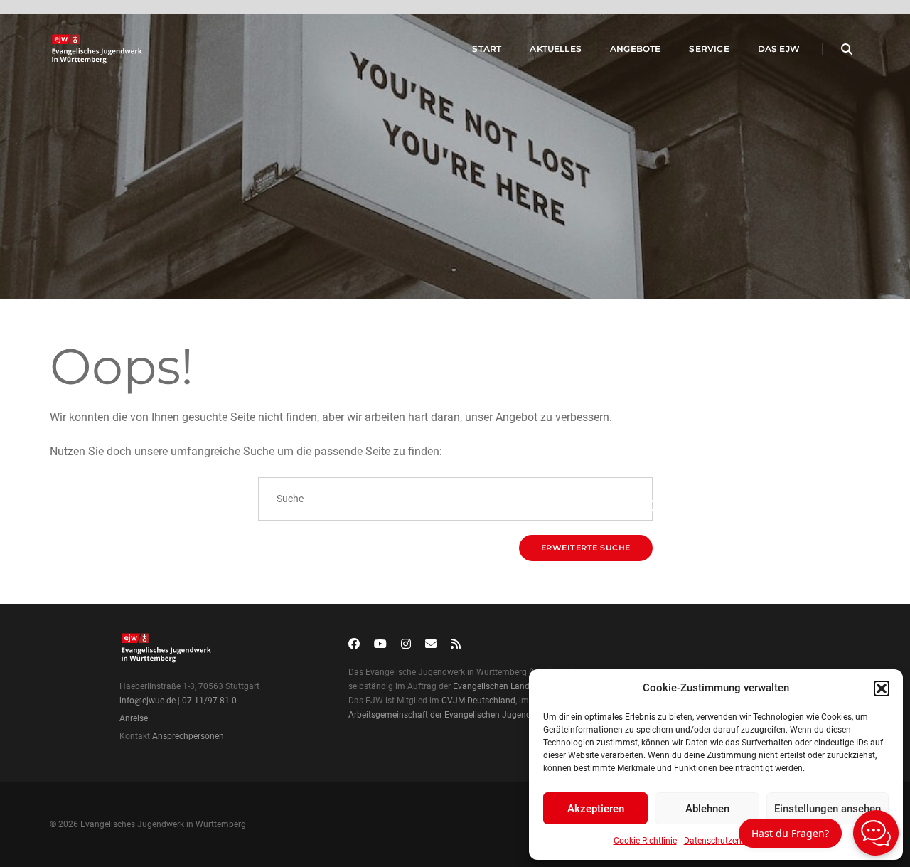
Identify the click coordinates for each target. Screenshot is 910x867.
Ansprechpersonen (188, 736)
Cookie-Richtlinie (645, 841)
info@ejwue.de (147, 701)
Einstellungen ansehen (827, 808)
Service (709, 48)
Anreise (133, 718)
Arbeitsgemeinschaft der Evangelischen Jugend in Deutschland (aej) (479, 715)
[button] (881, 688)
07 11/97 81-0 (209, 701)
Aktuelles (556, 48)
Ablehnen (707, 808)
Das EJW (779, 48)
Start (486, 48)
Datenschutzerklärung (726, 841)
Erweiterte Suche (586, 548)
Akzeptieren (595, 808)
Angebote (635, 48)
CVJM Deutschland (478, 701)
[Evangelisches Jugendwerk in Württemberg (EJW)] (98, 49)
